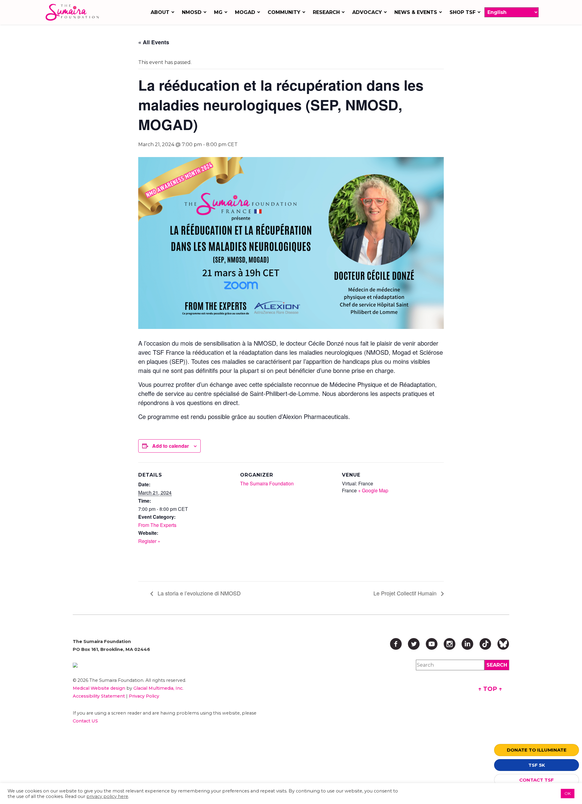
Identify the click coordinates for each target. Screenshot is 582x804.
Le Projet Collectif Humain (405, 593)
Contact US (85, 721)
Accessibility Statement (99, 696)
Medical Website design (99, 688)
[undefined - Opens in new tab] (171, 665)
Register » (149, 541)
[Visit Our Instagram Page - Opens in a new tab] (449, 644)
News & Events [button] (415, 12)
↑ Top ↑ (490, 688)
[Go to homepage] (73, 12)
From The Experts (157, 524)
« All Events (153, 42)
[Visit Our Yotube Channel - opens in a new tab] (432, 644)
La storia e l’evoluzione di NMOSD (198, 593)
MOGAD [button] (245, 12)
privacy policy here (107, 796)
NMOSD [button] (192, 12)
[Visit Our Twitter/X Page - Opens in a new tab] (414, 644)
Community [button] (284, 12)
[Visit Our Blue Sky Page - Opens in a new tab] (503, 644)
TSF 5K (536, 765)
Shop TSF (463, 12)
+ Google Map (373, 490)
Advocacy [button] (367, 12)
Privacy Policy (144, 696)
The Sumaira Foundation (267, 483)
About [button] (160, 12)
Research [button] (326, 12)
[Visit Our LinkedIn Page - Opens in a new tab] (467, 644)
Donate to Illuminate (537, 750)
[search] (496, 665)
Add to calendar (170, 445)
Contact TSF (536, 780)
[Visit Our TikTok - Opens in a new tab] (485, 644)
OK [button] (567, 793)
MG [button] (218, 12)
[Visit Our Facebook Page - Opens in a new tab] (396, 644)
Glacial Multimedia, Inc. (158, 688)
